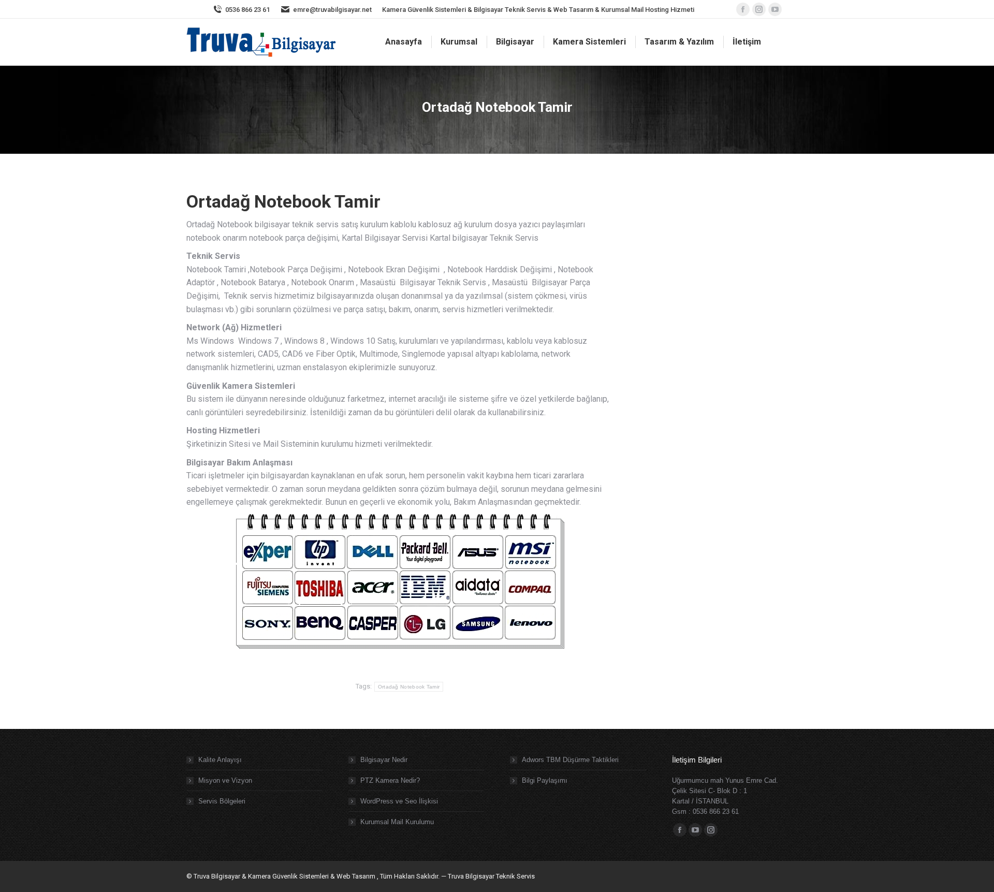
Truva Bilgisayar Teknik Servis (490, 876)
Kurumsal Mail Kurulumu (397, 822)
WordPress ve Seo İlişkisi (399, 801)
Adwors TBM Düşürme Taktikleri (570, 760)
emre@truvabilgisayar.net (332, 9)
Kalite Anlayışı (220, 760)
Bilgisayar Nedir (383, 760)
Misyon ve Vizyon (225, 780)
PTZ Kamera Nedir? (390, 780)
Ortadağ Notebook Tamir (409, 687)
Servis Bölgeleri (221, 801)
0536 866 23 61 (247, 9)
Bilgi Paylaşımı (544, 780)
